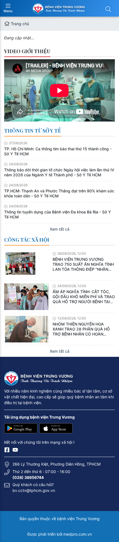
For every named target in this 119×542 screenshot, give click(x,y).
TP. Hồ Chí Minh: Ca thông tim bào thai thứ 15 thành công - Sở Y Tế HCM (58, 151)
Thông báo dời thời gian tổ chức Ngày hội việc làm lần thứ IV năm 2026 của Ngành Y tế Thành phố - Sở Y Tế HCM (59, 172)
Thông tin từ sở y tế (32, 130)
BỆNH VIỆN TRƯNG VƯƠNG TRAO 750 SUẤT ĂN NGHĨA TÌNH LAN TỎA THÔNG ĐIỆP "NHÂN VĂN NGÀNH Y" (83, 264)
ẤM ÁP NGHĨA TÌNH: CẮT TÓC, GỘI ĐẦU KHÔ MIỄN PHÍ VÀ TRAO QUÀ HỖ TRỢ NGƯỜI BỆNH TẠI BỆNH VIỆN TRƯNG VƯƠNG (84, 296)
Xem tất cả (59, 229)
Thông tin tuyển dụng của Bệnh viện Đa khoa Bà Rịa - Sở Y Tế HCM (57, 214)
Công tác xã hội (26, 239)
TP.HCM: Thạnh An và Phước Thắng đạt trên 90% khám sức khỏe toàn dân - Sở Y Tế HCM (59, 193)
